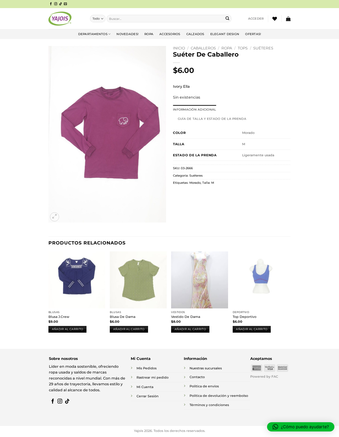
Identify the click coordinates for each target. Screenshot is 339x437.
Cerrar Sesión (148, 396)
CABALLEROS (203, 48)
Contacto (197, 377)
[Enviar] (227, 19)
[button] (256, 19)
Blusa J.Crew (58, 317)
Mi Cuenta (145, 387)
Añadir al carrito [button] (67, 329)
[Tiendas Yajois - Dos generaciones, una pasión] (59, 18)
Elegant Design (224, 34)
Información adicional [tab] (194, 109)
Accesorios (169, 34)
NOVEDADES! (127, 34)
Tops (243, 48)
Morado (195, 182)
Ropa (148, 34)
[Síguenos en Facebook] (50, 4)
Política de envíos (204, 386)
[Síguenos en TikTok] (60, 4)
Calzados (195, 34)
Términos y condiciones (209, 405)
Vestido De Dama (185, 317)
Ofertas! (253, 34)
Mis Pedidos (147, 368)
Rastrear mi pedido (153, 377)
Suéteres (263, 48)
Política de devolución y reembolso (219, 396)
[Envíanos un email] (65, 4)
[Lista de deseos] (274, 19)
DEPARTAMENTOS (92, 34)
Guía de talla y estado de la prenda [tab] (212, 119)
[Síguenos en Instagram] (55, 4)
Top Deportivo (244, 317)
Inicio (179, 48)
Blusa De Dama (122, 317)
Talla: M (208, 182)
